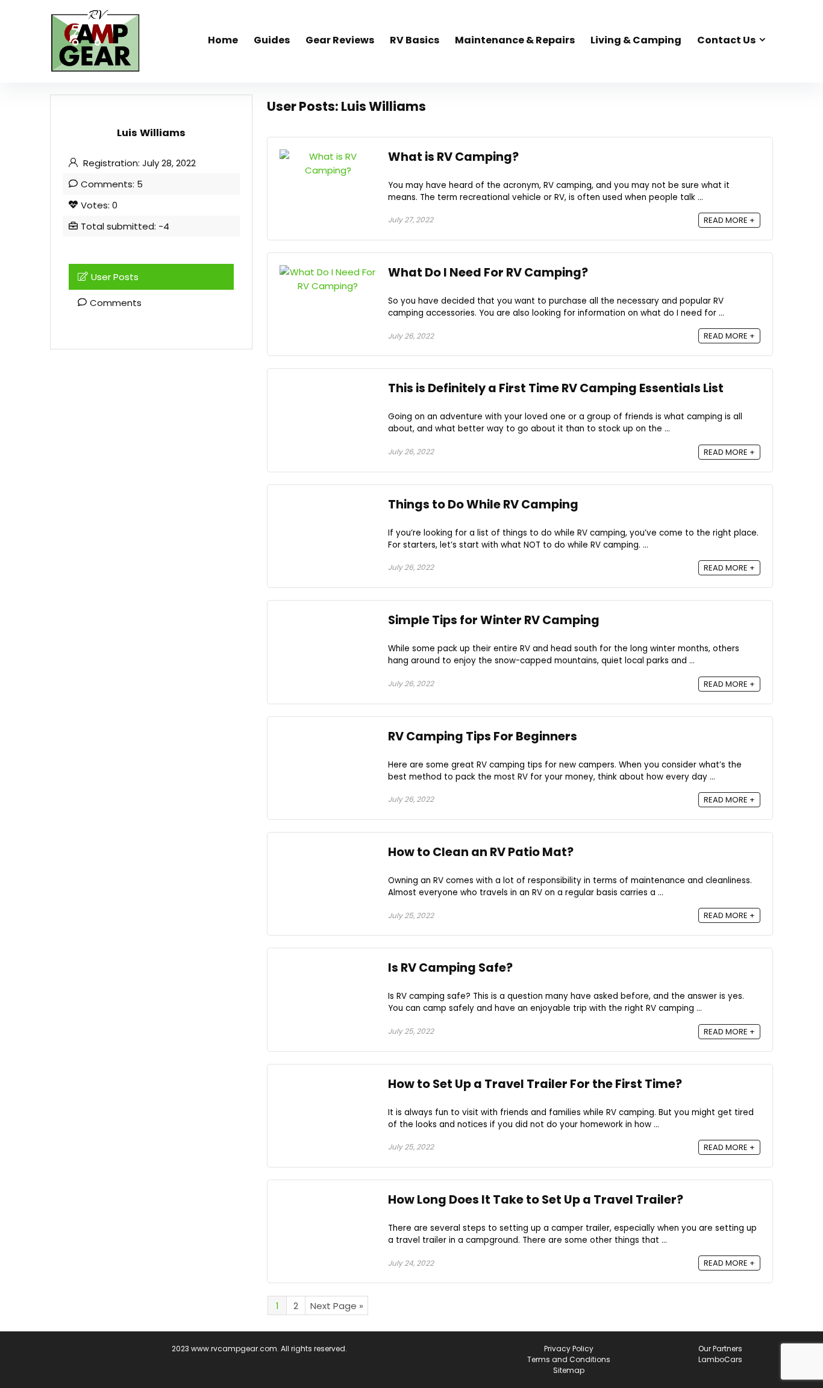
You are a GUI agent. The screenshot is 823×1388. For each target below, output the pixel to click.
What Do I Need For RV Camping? (488, 272)
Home (223, 40)
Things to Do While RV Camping (483, 504)
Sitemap (568, 1370)
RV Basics (414, 40)
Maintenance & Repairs (515, 40)
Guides (272, 40)
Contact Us (726, 40)
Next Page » (336, 1305)
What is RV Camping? (453, 157)
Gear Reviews (339, 40)
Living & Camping (635, 40)
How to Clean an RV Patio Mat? (481, 852)
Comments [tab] (116, 302)
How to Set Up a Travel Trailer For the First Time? (535, 1084)
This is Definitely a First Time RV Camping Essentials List (556, 388)
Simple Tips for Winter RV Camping (493, 620)
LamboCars (720, 1359)
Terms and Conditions (568, 1359)
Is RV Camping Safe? (450, 968)
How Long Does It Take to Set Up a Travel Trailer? (535, 1200)
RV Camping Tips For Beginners (482, 736)
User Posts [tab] (115, 276)
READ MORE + (729, 220)
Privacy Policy (568, 1348)
